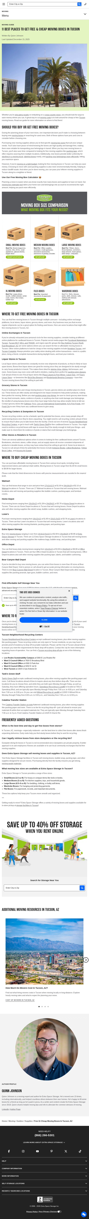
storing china (56, 369)
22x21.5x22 (55, 519)
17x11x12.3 (49, 486)
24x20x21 (50, 504)
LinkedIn (5, 1109)
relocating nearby (22, 115)
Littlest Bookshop (73, 448)
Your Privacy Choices (48, 1211)
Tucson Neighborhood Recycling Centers (19, 639)
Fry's (34, 404)
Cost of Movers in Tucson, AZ (20, 1000)
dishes (65, 369)
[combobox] (45, 4)
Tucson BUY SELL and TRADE (22, 343)
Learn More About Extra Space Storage (43, 1142)
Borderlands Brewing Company (60, 378)
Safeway (27, 404)
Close (45, 620)
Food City (6, 407)
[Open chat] (84, 1214)
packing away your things (45, 395)
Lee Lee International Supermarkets (51, 404)
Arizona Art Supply (24, 451)
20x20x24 (66, 549)
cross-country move (53, 115)
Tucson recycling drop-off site (50, 650)
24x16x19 (68, 486)
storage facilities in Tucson (27, 805)
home (4, 1121)
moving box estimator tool (12, 185)
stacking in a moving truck (12, 157)
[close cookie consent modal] (69, 591)
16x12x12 (37, 519)
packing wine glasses (77, 372)
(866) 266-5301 (44, 1135)
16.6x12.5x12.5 (44, 534)
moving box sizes (58, 143)
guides (20, 1121)
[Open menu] (85, 14)
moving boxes (17, 135)
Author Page (15, 1109)
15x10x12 (33, 504)
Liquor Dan (70, 375)
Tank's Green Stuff (41, 424)
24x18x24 (64, 534)
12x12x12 (49, 549)
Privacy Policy (32, 1212)
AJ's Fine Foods (73, 404)
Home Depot (69, 504)
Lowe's (72, 519)
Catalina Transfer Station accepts (19, 705)
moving (12, 1121)
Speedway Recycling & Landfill (52, 687)
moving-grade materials (11, 764)
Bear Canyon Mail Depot (23, 570)
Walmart (5, 488)
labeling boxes (30, 157)
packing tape (71, 151)
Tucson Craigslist (9, 351)
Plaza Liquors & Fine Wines (53, 375)
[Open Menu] (3, 4)
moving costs (45, 118)
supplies (28, 1121)
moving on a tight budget (27, 164)
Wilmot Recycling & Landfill (48, 692)
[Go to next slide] (86, 960)
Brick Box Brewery (35, 378)
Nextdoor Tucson (74, 349)
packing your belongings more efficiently (62, 157)
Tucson (82, 118)
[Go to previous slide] (3, 960)
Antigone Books (58, 448)
